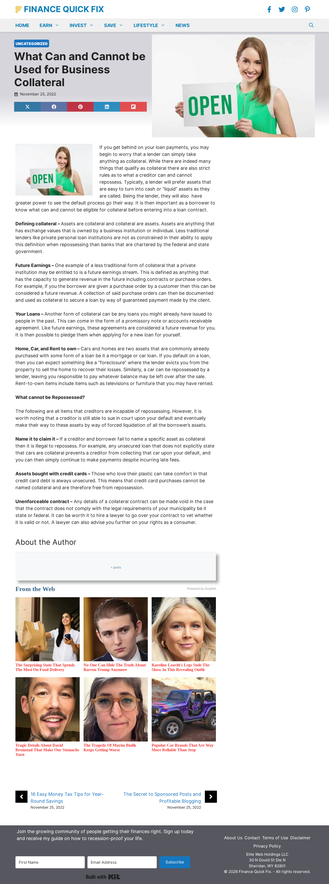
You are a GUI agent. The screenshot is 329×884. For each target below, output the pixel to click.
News (183, 25)
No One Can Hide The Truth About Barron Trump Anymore (115, 667)
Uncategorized (32, 43)
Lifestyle (146, 25)
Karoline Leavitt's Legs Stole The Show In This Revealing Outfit (180, 667)
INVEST (78, 25)
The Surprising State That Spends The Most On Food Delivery (45, 667)
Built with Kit (103, 876)
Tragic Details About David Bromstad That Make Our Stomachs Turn (47, 750)
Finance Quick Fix (64, 9)
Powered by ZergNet (201, 589)
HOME (22, 25)
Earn (46, 25)
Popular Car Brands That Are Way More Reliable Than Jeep (183, 747)
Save (110, 25)
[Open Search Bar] (311, 25)
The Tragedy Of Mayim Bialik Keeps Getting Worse (110, 747)
